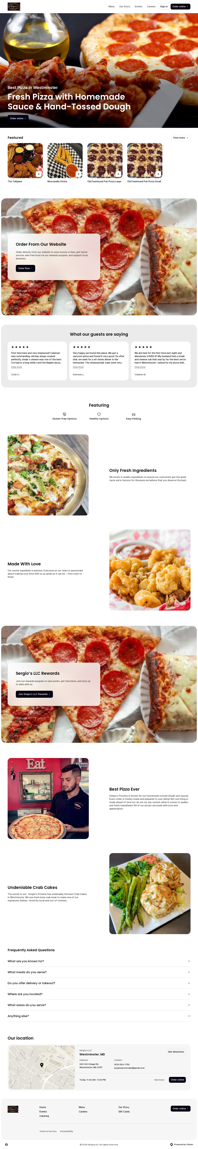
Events (138, 6)
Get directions (176, 1051)
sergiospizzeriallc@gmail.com (129, 1068)
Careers (151, 6)
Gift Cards (124, 1111)
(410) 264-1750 (122, 1064)
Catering (44, 1116)
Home (42, 1107)
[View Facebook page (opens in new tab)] (6, 1144)
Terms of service (48, 1131)
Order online (177, 1079)
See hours (159, 1079)
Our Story (124, 6)
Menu (112, 6)
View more (16, 367)
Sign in (164, 6)
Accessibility (66, 1131)
